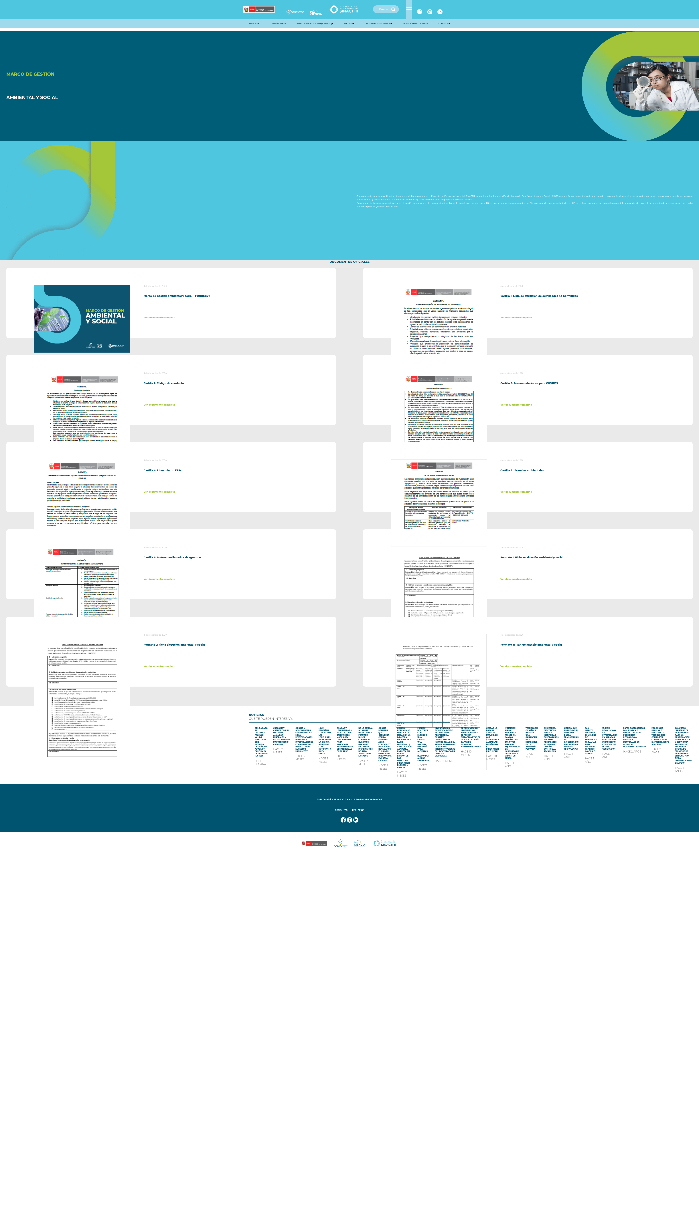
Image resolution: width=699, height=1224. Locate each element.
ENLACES (348, 24)
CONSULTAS (341, 810)
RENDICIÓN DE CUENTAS (414, 24)
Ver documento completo (159, 317)
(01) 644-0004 (374, 799)
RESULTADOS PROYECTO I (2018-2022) (314, 24)
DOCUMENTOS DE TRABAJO (378, 24)
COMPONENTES (277, 24)
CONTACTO (444, 24)
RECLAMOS (358, 810)
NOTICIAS (253, 24)
